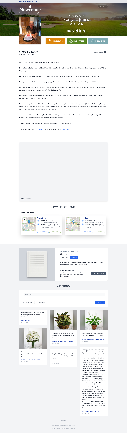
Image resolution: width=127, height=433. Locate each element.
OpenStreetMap (65, 428)
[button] (29, 222)
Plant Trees (55, 231)
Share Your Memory (98, 273)
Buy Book (74, 257)
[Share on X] (72, 30)
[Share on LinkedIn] (76, 30)
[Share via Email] (80, 30)
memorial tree (40, 129)
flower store (66, 129)
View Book (64, 257)
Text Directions (43, 231)
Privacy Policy (58, 425)
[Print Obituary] (84, 30)
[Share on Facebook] (69, 30)
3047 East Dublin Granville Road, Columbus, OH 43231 (50, 226)
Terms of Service (68, 425)
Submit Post (100, 302)
